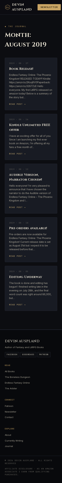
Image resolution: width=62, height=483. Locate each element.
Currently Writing (14, 440)
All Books (10, 371)
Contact (9, 417)
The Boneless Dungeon (17, 377)
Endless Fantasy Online (17, 382)
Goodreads (28, 354)
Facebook (12, 354)
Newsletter (49, 7)
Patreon (44, 354)
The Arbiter (11, 388)
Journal (9, 446)
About (8, 435)
